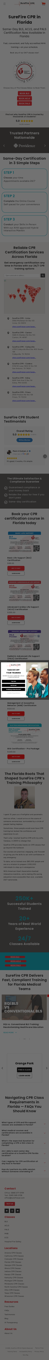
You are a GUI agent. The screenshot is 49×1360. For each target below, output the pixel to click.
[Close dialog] (47, 663)
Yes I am (13, 681)
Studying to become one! (13, 689)
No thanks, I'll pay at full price (13, 693)
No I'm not (13, 685)
